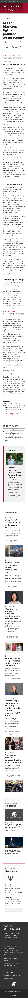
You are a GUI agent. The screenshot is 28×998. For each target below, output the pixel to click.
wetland (21, 437)
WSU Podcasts (14, 910)
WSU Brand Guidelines (10, 961)
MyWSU (20, 994)
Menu (25, 8)
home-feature (14, 433)
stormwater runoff (9, 436)
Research (21, 430)
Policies (14, 994)
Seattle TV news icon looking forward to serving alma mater (13, 567)
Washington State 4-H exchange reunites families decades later (13, 614)
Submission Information (13, 946)
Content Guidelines (11, 933)
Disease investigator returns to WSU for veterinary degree (15, 473)
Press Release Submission (11, 950)
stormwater (19, 434)
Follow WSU (14, 995)
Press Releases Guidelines (11, 937)
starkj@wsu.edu (18, 407)
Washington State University (9, 1)
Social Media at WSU (9, 965)
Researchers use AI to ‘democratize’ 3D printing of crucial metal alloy (13, 852)
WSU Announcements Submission (13, 952)
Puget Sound (13, 434)
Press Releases (14, 430)
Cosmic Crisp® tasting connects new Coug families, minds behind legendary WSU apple (13, 708)
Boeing (10, 432)
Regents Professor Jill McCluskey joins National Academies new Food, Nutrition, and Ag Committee (13, 826)
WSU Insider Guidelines (10, 935)
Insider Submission (9, 948)
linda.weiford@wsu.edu (11, 414)
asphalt (6, 432)
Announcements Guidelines (11, 940)
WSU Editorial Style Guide (11, 963)
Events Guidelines (9, 942)
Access (8, 994)
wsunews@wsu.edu (8, 978)
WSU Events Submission (10, 955)
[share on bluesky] (13, 47)
